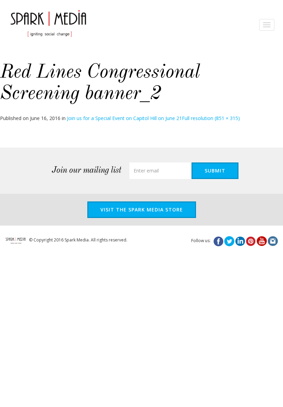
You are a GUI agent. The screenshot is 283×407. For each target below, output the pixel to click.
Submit (215, 170)
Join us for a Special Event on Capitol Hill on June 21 (124, 118)
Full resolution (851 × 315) (211, 118)
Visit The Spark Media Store (141, 209)
